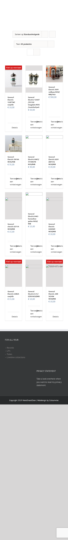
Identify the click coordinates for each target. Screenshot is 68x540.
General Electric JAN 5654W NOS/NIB (53, 295)
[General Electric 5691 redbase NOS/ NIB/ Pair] (54, 74)
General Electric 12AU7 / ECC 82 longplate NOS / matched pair (34, 102)
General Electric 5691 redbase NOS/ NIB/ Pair (54, 91)
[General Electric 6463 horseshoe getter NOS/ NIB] (34, 200)
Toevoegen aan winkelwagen (32, 124)
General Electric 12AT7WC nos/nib (11, 101)
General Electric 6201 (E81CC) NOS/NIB (54, 160)
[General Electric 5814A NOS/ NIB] (13, 143)
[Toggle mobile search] (55, 13)
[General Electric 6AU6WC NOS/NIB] (54, 205)
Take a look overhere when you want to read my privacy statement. (49, 382)
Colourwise (53, 400)
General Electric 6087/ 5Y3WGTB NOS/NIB (33, 160)
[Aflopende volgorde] (52, 34)
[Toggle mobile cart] (50, 13)
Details (15, 127)
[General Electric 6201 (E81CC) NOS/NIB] (54, 143)
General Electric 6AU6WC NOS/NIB (52, 228)
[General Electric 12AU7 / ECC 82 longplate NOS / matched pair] (34, 79)
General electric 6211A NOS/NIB (13, 226)
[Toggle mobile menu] (61, 13)
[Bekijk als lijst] (37, 52)
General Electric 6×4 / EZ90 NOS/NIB (34, 293)
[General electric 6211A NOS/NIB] (13, 205)
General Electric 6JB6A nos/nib (13, 293)
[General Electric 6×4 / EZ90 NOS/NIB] (34, 273)
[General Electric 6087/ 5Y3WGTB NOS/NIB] (34, 143)
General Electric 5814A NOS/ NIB (13, 159)
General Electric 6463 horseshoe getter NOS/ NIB (33, 218)
